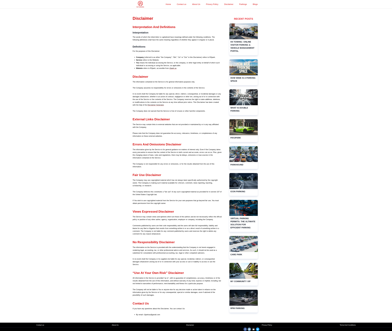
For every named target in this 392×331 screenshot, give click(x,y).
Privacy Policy (212, 4)
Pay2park (235, 138)
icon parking (237, 191)
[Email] (253, 329)
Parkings (243, 4)
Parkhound (236, 165)
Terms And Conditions (348, 325)
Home (168, 4)
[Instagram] (249, 329)
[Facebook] (245, 329)
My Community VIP (240, 281)
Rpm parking (237, 308)
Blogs (255, 4)
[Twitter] (257, 329)
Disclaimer (228, 4)
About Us (196, 4)
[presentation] (243, 31)
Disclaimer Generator (156, 105)
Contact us (181, 4)
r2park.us (173, 68)
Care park (236, 254)
